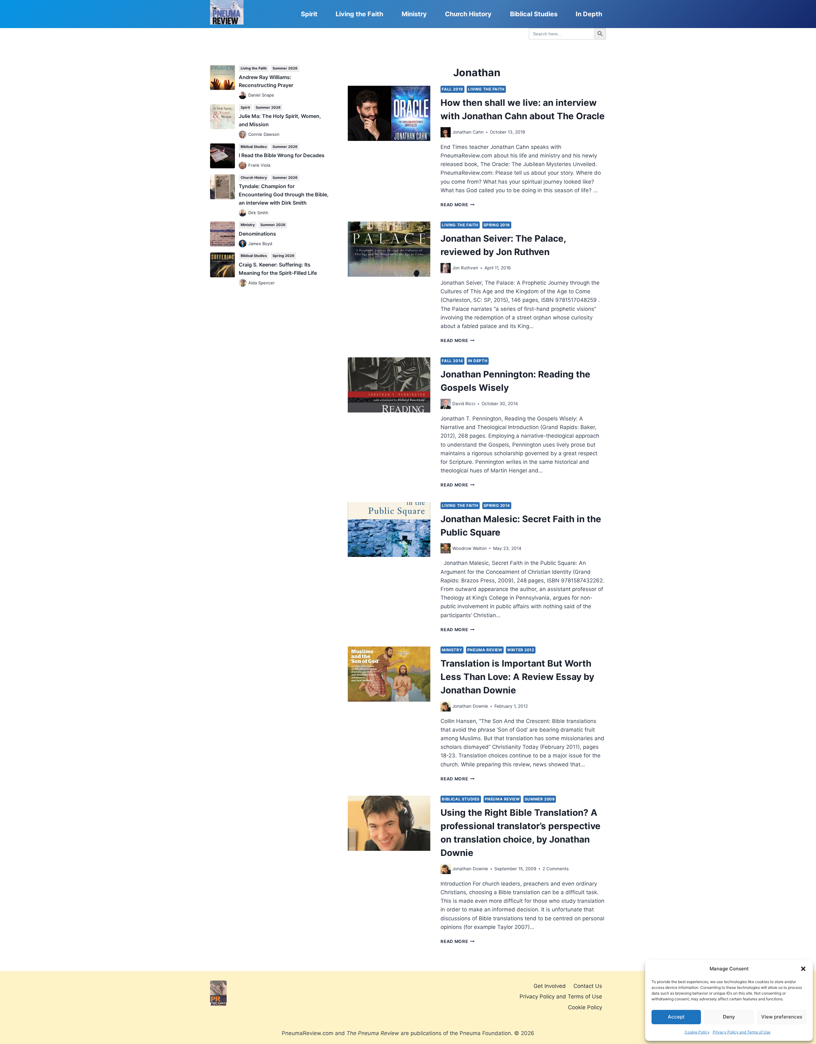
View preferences (781, 1017)
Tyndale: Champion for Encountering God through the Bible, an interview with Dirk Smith (284, 194)
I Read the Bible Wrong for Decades (281, 155)
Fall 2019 (452, 89)
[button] (803, 969)
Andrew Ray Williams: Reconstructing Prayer (266, 81)
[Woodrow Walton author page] (446, 548)
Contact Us (587, 986)
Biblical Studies (533, 14)
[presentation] (389, 113)
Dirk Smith (258, 212)
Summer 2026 (285, 68)
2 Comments (556, 868)
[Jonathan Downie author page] (446, 706)
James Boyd (260, 243)
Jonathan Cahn (468, 132)
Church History (468, 14)
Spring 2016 (497, 225)
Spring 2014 (497, 505)
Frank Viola (259, 165)
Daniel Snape (261, 95)
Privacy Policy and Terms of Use (741, 1032)
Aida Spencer (261, 282)
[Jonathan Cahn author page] (446, 132)
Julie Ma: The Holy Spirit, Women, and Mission (280, 120)
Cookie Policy (697, 1032)
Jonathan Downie (470, 706)
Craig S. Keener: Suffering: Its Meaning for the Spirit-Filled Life (278, 268)
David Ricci (463, 403)
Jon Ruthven (465, 267)
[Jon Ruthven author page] (446, 268)
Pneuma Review (484, 649)
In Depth (589, 14)
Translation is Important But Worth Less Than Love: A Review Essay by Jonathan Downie (517, 677)
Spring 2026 (283, 255)
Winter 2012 (520, 649)
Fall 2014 (452, 360)
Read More (458, 204)
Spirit (309, 14)
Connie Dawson (264, 134)
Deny (729, 1017)
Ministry (414, 14)
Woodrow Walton (469, 548)
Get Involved (550, 986)
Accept (676, 1017)
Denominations (257, 233)
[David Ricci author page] (446, 404)
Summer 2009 (540, 799)
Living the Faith (359, 14)
